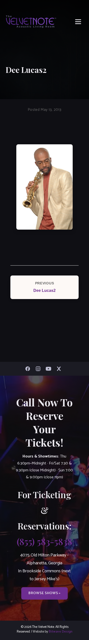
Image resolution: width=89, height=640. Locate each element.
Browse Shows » (44, 593)
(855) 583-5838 (44, 541)
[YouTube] (50, 369)
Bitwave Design (60, 631)
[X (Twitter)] (60, 369)
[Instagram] (39, 369)
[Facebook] (29, 369)
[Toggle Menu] (78, 21)
